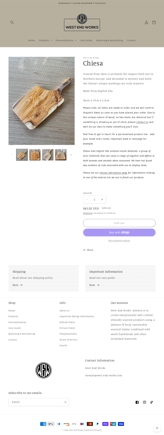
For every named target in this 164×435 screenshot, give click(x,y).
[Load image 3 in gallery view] (47, 154)
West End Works (76, 430)
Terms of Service (69, 339)
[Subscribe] (65, 402)
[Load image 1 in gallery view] (22, 154)
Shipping (87, 213)
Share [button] (90, 249)
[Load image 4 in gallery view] (60, 154)
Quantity (87, 193)
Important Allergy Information (77, 316)
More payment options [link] (119, 240)
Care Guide (14, 328)
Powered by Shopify (92, 430)
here (15, 285)
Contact (12, 339)
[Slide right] (71, 154)
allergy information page (113, 172)
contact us (142, 122)
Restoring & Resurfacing (21, 333)
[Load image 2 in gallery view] (35, 154)
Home (11, 310)
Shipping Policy (68, 333)
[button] (12, 22)
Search (63, 345)
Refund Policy (67, 322)
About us (64, 310)
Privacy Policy (67, 328)
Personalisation (17, 322)
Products (13, 316)
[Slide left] (12, 154)
